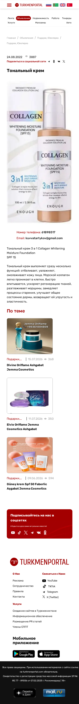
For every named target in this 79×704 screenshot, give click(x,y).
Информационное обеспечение (32, 616)
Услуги (11, 22)
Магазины (40, 22)
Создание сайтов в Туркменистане (35, 610)
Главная (11, 37)
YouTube (52, 580)
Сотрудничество (23, 586)
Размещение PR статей (27, 621)
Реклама (18, 580)
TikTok (51, 586)
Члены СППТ (20, 626)
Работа (55, 18)
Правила (18, 591)
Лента (11, 18)
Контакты (19, 596)
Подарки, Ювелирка (17, 43)
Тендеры (66, 18)
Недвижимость (41, 18)
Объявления (23, 18)
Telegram (52, 591)
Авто (68, 22)
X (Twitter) (53, 597)
